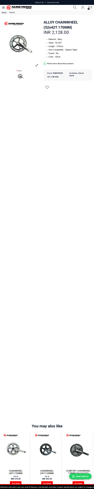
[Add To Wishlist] (47, 87)
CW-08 (15, 476)
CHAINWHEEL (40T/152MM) (16, 472)
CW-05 (47, 476)
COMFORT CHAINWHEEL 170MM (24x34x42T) (78, 472)
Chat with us (82, 476)
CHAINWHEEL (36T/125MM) (47, 472)
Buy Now (15, 484)
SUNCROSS (58, 73)
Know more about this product (60, 63)
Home (4, 12)
